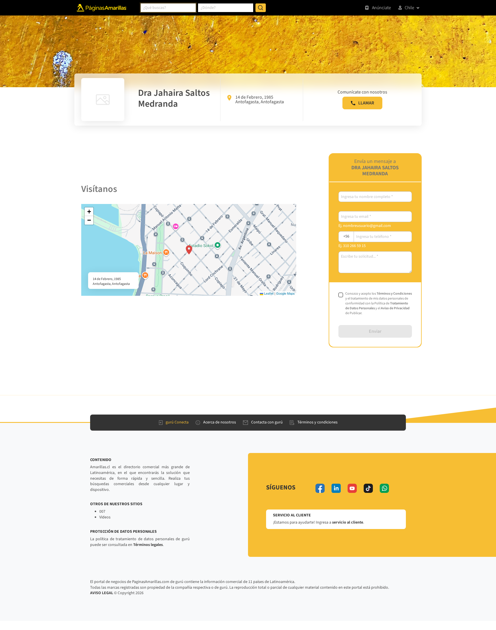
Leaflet (268, 293)
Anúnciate (381, 8)
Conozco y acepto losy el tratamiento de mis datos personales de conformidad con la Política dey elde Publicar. (378, 303)
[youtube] (352, 488)
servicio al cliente (347, 522)
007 (102, 511)
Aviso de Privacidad (395, 308)
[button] (189, 249)
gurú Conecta (177, 422)
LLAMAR (366, 103)
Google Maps (285, 293)
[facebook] (320, 488)
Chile (409, 8)
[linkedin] (336, 488)
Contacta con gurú (267, 422)
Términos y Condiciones (394, 293)
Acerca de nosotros (219, 422)
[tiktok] (368, 488)
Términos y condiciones (317, 422)
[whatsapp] (384, 488)
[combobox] (168, 7)
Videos (105, 517)
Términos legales (148, 545)
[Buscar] (260, 7)
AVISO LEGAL (101, 593)
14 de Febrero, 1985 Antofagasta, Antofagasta (259, 99)
